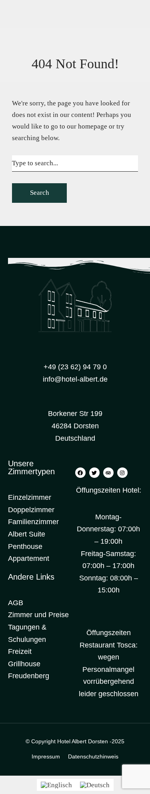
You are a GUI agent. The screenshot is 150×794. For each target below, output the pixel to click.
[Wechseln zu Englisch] (56, 785)
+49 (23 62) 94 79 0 (75, 367)
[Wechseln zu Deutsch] (95, 785)
